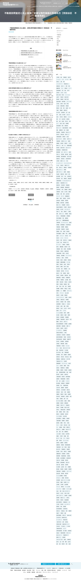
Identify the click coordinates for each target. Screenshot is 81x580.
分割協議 (57, 343)
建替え (63, 257)
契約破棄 (70, 495)
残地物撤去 (58, 354)
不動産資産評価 (58, 136)
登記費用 (57, 385)
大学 (60, 119)
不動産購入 (65, 268)
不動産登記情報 (58, 253)
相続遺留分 (67, 341)
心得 (61, 152)
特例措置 (66, 323)
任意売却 (58, 36)
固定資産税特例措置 (62, 372)
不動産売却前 (58, 345)
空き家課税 (58, 229)
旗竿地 (57, 246)
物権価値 (62, 200)
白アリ (61, 310)
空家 (63, 521)
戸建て (62, 176)
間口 (61, 231)
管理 (61, 240)
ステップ (64, 528)
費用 (68, 436)
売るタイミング (58, 127)
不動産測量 (62, 343)
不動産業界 (63, 204)
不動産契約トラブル (59, 361)
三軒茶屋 (57, 77)
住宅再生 (66, 521)
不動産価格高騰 (63, 215)
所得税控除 (63, 453)
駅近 (64, 108)
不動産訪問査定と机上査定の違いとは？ (29, 50)
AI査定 (70, 372)
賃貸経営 (62, 444)
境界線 (57, 284)
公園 (61, 81)
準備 (60, 491)
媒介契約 (63, 114)
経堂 (65, 90)
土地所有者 (67, 193)
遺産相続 (66, 442)
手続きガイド (63, 405)
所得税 (70, 127)
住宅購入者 (58, 200)
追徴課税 (69, 394)
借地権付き (58, 356)
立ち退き (62, 493)
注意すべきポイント (59, 171)
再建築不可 (69, 339)
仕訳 (62, 447)
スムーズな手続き (59, 416)
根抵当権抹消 (69, 458)
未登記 (65, 264)
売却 (64, 81)
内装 (62, 145)
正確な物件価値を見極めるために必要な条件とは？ (32, 52)
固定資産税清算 (67, 444)
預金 (63, 286)
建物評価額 (58, 152)
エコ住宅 (57, 105)
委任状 (62, 425)
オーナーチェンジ (68, 255)
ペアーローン (62, 292)
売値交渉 (57, 493)
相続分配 (62, 464)
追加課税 (66, 469)
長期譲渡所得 (58, 453)
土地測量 (66, 279)
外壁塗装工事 (65, 502)
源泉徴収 (67, 420)
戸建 (58, 38)
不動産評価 (63, 132)
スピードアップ (58, 488)
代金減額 (65, 361)
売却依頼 (69, 259)
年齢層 (69, 400)
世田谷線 (62, 97)
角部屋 (57, 264)
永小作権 (66, 191)
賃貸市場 (57, 295)
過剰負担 (63, 244)
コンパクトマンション (64, 222)
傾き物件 (57, 341)
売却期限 (57, 251)
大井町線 (57, 160)
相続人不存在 (67, 99)
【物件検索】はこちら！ (57, 3)
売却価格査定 (63, 224)
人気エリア (68, 114)
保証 (62, 352)
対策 (70, 319)
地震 (66, 510)
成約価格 (65, 259)
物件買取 (57, 458)
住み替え (69, 541)
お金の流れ (58, 387)
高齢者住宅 (58, 86)
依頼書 (65, 436)
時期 (57, 130)
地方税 (68, 136)
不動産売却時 (58, 376)
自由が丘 (69, 77)
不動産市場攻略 (65, 385)
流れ (66, 466)
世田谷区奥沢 (65, 519)
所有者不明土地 (68, 224)
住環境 (67, 108)
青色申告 (68, 378)
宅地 (65, 176)
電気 (69, 425)
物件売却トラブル (66, 242)
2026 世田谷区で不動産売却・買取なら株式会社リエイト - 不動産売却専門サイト (37, 578)
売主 (61, 438)
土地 (60, 541)
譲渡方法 (65, 451)
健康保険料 (58, 444)
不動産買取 (65, 330)
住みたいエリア (68, 147)
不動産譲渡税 (67, 352)
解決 (57, 167)
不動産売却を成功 (59, 528)
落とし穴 (57, 438)
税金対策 (57, 134)
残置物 (62, 266)
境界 (70, 275)
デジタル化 (67, 270)
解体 (62, 189)
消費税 (57, 281)
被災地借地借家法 (59, 508)
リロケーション (69, 471)
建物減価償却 (63, 462)
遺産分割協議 (58, 101)
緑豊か (66, 332)
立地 (69, 268)
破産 (70, 356)
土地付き (69, 308)
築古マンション (58, 220)
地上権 (62, 191)
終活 (61, 178)
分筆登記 (70, 297)
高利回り (66, 328)
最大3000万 (58, 449)
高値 (69, 112)
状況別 (62, 451)
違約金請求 (69, 178)
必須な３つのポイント (59, 495)
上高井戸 (57, 97)
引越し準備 (65, 416)
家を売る (66, 235)
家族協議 (62, 301)
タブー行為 (68, 262)
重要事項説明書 (63, 262)
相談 (60, 543)
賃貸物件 (66, 143)
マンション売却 (67, 486)
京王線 (60, 114)
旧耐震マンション (66, 482)
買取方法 (62, 486)
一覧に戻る (31, 194)
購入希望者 (58, 383)
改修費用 (66, 257)
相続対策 (66, 414)
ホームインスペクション (67, 163)
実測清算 (57, 279)
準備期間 (64, 290)
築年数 (70, 154)
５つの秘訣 (68, 526)
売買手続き (58, 389)
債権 (64, 193)
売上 (61, 385)
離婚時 (57, 321)
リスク (64, 438)
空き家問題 (58, 176)
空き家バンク (69, 138)
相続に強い (58, 510)
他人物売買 (58, 466)
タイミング (58, 196)
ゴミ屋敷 (69, 211)
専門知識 (57, 462)
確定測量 (65, 284)
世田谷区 (65, 211)
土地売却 (62, 466)
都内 (69, 174)
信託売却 (57, 306)
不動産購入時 (68, 277)
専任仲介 (57, 409)
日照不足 (67, 319)
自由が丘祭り (67, 97)
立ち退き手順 (58, 517)
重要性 (62, 422)
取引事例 (57, 374)
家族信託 (57, 275)
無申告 (64, 411)
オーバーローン (58, 244)
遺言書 (63, 121)
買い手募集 (65, 530)
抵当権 (64, 231)
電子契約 (62, 270)
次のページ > (50, 194)
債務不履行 (58, 185)
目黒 (66, 543)
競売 (63, 541)
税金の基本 (61, 281)
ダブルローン (58, 477)
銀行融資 (57, 469)
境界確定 (57, 187)
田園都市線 (58, 88)
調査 (57, 350)
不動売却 (62, 513)
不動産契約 (58, 270)
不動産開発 (67, 317)
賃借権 (70, 191)
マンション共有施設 (59, 312)
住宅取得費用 (58, 303)
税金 (63, 218)
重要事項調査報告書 (66, 220)
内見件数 (57, 499)
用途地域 (57, 317)
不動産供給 (66, 275)
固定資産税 (58, 132)
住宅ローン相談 (66, 103)
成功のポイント (68, 429)
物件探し (68, 497)
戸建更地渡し (58, 189)
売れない (57, 215)
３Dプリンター (69, 290)
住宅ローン (62, 86)
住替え (57, 116)
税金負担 (62, 165)
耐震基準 (70, 510)
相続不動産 (63, 101)
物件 (69, 246)
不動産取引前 (63, 367)
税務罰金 (60, 411)
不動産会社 (63, 510)
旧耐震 (61, 103)
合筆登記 (57, 299)
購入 (67, 160)
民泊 (64, 130)
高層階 (62, 482)
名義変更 (69, 286)
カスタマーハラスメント (60, 297)
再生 (61, 242)
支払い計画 (66, 292)
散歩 (57, 121)
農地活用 (66, 473)
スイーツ (70, 88)
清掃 (61, 354)
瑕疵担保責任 (63, 105)
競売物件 (57, 308)
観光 (69, 86)
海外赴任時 (58, 473)
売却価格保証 (58, 149)
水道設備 (60, 427)
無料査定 (58, 40)
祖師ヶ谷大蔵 (58, 94)
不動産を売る (63, 299)
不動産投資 (65, 77)
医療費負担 (63, 383)
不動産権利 (58, 191)
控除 (64, 398)
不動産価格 (58, 226)
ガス (57, 427)
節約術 (70, 363)
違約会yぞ (69, 207)
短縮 (70, 396)
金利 (70, 121)
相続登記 (64, 273)
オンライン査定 (69, 488)
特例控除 (67, 396)
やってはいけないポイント (67, 180)
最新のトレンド (63, 160)
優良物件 (57, 182)
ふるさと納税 (58, 433)
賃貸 (66, 86)
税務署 (57, 436)
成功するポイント (59, 535)
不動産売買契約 (58, 180)
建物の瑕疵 (62, 202)
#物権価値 (36, 204)
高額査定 (66, 213)
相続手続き (66, 374)
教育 (57, 119)
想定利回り (63, 158)
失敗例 (70, 152)
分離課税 (63, 429)
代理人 (65, 422)
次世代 (57, 292)
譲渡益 (69, 447)
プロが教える (63, 526)
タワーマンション (64, 363)
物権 (61, 193)
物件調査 (57, 224)
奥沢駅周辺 (69, 530)
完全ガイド (65, 321)
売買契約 (62, 288)
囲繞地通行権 (67, 187)
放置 (57, 213)
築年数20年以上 (64, 517)
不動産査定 (69, 167)
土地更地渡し (69, 176)
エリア (57, 123)
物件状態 (62, 504)
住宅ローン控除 (62, 123)
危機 (57, 286)
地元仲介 (57, 237)
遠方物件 (67, 253)
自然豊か (64, 138)
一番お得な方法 (58, 521)
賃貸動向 (66, 295)
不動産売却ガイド (66, 535)
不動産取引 (62, 279)
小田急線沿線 (58, 334)
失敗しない (58, 154)
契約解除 (66, 495)
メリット (62, 237)
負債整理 (69, 466)
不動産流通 (67, 185)
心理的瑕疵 (67, 202)
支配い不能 (58, 464)
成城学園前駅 (58, 90)
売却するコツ (58, 429)
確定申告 (63, 376)
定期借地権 (61, 130)
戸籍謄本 (70, 233)
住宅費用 (68, 301)
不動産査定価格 (63, 378)
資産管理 (68, 418)
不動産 (57, 110)
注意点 (61, 198)
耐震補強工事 (67, 196)
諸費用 (65, 365)
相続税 (69, 141)
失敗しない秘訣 (67, 493)
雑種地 (64, 233)
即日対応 (62, 356)
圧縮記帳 (57, 378)
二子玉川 (62, 92)
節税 (62, 125)
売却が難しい (58, 257)
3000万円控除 (63, 389)
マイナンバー (62, 235)
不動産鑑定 (58, 248)
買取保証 (65, 167)
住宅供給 (70, 281)
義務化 (68, 273)
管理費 (68, 312)
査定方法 (57, 273)
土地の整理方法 (58, 418)
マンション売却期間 (59, 475)
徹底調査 (57, 202)
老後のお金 (67, 356)
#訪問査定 (25, 204)
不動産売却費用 (63, 532)
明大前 (63, 94)
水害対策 (57, 328)
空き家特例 (67, 433)
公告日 (62, 308)
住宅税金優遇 (58, 125)
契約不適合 (58, 178)
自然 (57, 114)
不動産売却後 (58, 447)
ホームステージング (59, 163)
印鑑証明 (57, 262)
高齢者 (65, 400)
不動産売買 (58, 222)
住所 (66, 286)
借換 (61, 108)
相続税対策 (62, 174)
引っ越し (57, 165)
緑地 (60, 121)
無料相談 (66, 154)
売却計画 (62, 154)
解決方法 (68, 204)
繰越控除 (62, 442)
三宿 (66, 112)
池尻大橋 (57, 92)
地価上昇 (57, 532)
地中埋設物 (58, 480)
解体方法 (57, 301)
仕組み (57, 491)
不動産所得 (67, 405)
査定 (57, 543)
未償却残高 (68, 409)
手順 (61, 273)
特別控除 (57, 193)
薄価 (60, 431)
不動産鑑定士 (63, 449)
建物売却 (69, 354)
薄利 (57, 431)
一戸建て (70, 143)
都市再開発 (62, 317)
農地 (61, 211)
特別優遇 (69, 451)
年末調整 (61, 398)
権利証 (64, 253)
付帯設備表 (68, 215)
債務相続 (64, 339)
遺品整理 (65, 354)
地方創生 (63, 433)
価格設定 (70, 240)
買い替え (66, 121)
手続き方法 (58, 460)
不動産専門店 (63, 319)
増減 (67, 372)
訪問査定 (68, 171)
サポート (57, 425)
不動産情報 (58, 141)
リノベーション (67, 94)
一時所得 (61, 436)
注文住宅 (68, 198)
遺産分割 (66, 246)
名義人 (68, 411)
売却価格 (64, 506)
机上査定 (57, 174)
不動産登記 (58, 255)
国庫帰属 (57, 290)
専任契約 (66, 460)
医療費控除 (67, 383)
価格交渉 (70, 189)
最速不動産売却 (63, 156)
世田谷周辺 (68, 334)
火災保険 (57, 504)
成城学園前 (58, 156)
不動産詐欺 (63, 471)
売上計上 (68, 438)
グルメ (62, 88)
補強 (65, 513)
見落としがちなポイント (66, 491)
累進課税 (63, 420)
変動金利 (67, 105)
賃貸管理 (70, 469)
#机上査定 (31, 204)
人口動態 (62, 295)
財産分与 (57, 81)
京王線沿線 (63, 334)
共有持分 (68, 303)
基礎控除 (62, 387)
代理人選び (65, 425)
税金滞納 (62, 469)
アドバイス (58, 486)
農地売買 (62, 473)
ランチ (63, 79)
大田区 (70, 543)
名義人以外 (67, 462)
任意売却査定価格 (59, 530)
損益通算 (68, 449)
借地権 (57, 310)
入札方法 (65, 308)
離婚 (66, 541)
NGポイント (66, 152)
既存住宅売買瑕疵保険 (59, 323)
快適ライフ (58, 211)
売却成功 (62, 499)
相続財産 (65, 178)
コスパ (57, 365)
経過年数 (57, 422)
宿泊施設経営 (67, 499)
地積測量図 (62, 187)
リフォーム (69, 116)
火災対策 (57, 242)
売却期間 (57, 288)
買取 (58, 44)
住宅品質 (57, 482)
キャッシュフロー (66, 440)
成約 (57, 372)
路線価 (68, 130)
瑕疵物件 (64, 488)
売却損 (64, 427)
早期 (65, 301)
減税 (61, 268)
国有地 (70, 288)
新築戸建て (65, 110)
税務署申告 (66, 431)
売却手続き (66, 477)
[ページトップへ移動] (72, 564)
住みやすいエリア (59, 138)
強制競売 (67, 123)
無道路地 (68, 244)
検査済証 (63, 277)
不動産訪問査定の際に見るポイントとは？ (30, 54)
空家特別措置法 (58, 515)
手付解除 (65, 207)
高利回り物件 (63, 147)
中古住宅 (63, 345)
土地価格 (57, 484)
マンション (59, 32)
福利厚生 (68, 119)
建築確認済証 (58, 277)
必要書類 (57, 405)
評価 (61, 506)
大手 (70, 235)
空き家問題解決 (63, 458)
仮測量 (66, 343)
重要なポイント (58, 537)
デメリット (66, 237)
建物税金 (57, 506)
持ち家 (68, 90)
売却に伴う (64, 515)
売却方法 (57, 240)
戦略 (57, 440)
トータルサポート (59, 330)
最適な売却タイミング (66, 524)
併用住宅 (62, 251)
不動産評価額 (58, 420)
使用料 (65, 312)
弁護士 (68, 422)
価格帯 (70, 222)
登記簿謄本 (63, 255)
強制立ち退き (69, 515)
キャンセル (67, 345)
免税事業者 (62, 414)
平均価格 (65, 475)
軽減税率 (66, 387)
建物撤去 (67, 299)
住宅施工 (57, 367)
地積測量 (66, 189)
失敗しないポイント (59, 169)
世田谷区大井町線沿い (59, 332)
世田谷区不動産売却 (59, 207)
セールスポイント (59, 519)
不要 (62, 431)
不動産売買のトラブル (64, 182)
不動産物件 (66, 125)
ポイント (62, 196)
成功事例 (62, 143)
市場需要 (62, 226)
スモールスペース (67, 209)
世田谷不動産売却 (65, 127)
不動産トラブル (67, 165)
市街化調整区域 (58, 233)
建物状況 (57, 266)
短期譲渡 (57, 394)
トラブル (64, 310)
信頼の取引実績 (68, 158)
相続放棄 (62, 99)
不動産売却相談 (63, 455)
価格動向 (66, 226)
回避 (68, 284)
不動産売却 (59, 34)
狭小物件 (62, 209)
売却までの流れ (67, 407)
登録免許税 (63, 396)
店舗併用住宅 (67, 251)
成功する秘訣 (69, 156)
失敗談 (57, 398)
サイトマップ (55, 572)
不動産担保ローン (66, 83)
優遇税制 (64, 418)
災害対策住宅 (65, 508)
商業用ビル (68, 427)
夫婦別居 (68, 455)
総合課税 (57, 451)
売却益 (66, 447)
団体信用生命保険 (59, 339)
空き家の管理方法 (59, 502)
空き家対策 (63, 119)
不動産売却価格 (69, 145)
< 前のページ (11, 194)
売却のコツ (61, 167)
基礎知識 (66, 218)
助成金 (57, 198)
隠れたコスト (69, 532)
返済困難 (70, 323)
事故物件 (63, 543)
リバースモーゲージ (59, 83)
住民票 (57, 235)
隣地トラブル (58, 204)
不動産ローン (64, 303)
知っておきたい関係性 (59, 400)
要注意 (70, 213)
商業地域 (65, 116)
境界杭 (68, 306)
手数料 (68, 365)
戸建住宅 (66, 281)
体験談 (66, 394)
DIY (65, 145)
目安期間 (62, 460)
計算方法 (60, 440)
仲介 (70, 108)
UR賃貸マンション (64, 141)
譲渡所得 (64, 136)
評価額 (65, 169)
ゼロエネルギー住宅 (59, 539)
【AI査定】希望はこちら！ (69, 3)
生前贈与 (62, 374)
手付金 (60, 286)
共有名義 (61, 365)
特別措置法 (62, 341)
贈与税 (66, 174)
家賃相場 (66, 200)
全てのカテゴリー (60, 30)
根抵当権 (68, 231)
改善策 (66, 297)
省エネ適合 (58, 268)
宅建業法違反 (58, 471)
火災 (69, 502)
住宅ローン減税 (66, 266)
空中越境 (62, 275)
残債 (57, 411)
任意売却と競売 (58, 524)
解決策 (65, 248)
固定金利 (57, 108)
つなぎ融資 (66, 350)
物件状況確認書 (58, 218)
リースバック (58, 79)
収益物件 (62, 328)
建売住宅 (64, 198)
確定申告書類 (68, 376)
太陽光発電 (63, 112)
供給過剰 (67, 229)
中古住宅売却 (61, 350)
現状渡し (68, 264)
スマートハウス (69, 101)
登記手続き (58, 396)
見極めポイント (63, 497)
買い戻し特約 (58, 352)
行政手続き (58, 526)
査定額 (65, 171)
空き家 (57, 541)
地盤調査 (67, 367)
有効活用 (57, 259)
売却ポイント (67, 134)
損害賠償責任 (58, 363)
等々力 (66, 92)
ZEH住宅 (57, 103)
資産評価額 (58, 455)
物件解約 (57, 209)
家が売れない (65, 240)
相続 (58, 42)
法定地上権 (62, 134)
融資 (70, 279)
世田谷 (65, 539)
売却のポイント (68, 132)
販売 (61, 248)
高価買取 (57, 319)
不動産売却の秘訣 (64, 149)
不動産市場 (63, 229)
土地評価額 (66, 484)
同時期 (63, 477)
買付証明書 (69, 248)
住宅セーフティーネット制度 (65, 480)
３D (61, 290)
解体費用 (64, 537)
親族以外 (57, 414)
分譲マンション (61, 213)
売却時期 (57, 497)
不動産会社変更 (63, 409)
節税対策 (68, 389)
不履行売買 (63, 185)
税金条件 (57, 407)
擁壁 (64, 306)
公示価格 (62, 484)
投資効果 (57, 442)
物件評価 (57, 147)
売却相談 (68, 453)
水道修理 (66, 464)
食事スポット (58, 145)
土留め (62, 306)
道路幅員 (57, 231)
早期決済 (62, 394)
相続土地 (66, 288)
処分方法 (61, 321)
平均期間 (62, 407)
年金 (67, 398)
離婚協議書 (61, 246)
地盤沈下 (57, 513)
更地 (66, 233)
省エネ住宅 (58, 112)
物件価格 (61, 264)
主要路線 (57, 143)
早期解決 (61, 110)
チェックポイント (67, 504)
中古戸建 (61, 116)
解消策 (62, 259)
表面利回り (58, 158)
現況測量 (61, 284)
